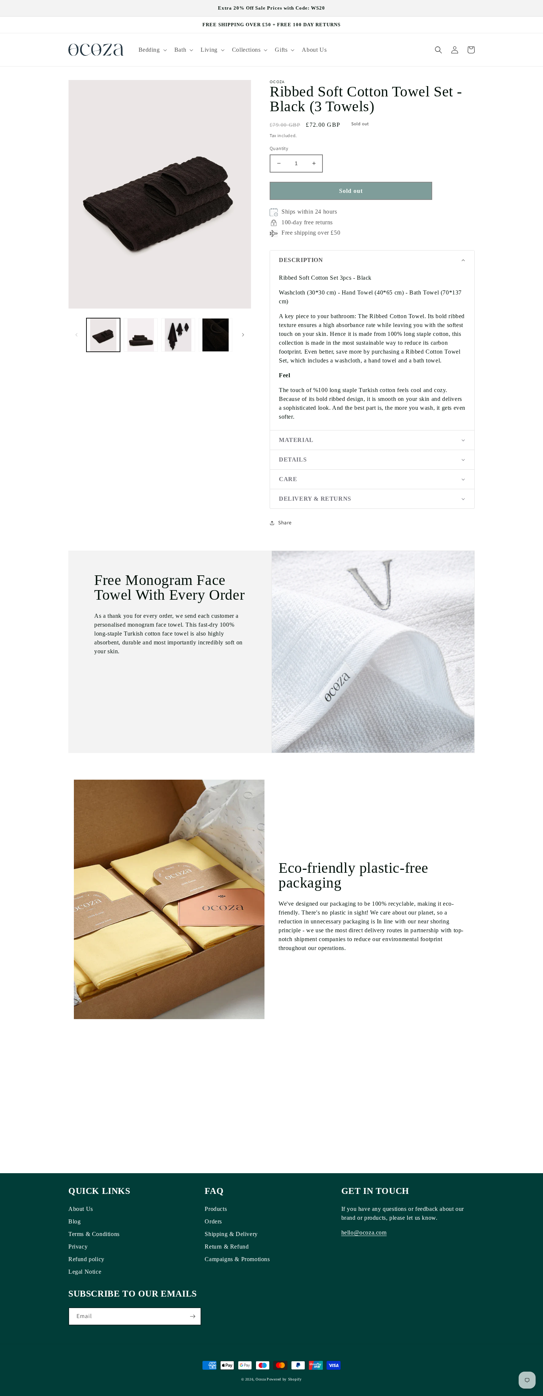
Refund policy (86, 1259)
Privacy (78, 1246)
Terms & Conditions (94, 1234)
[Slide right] (243, 335)
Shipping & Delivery (231, 1234)
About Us (80, 1209)
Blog (74, 1221)
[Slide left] (76, 335)
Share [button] (285, 522)
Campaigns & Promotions (237, 1259)
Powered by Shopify (284, 1379)
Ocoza (261, 1379)
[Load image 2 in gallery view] (140, 335)
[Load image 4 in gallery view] (215, 335)
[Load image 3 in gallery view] (178, 335)
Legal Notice (84, 1272)
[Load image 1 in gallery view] (103, 335)
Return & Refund (227, 1246)
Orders (213, 1221)
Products (216, 1209)
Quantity (279, 148)
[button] (152, 50)
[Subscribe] (192, 1316)
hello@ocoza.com (364, 1232)
